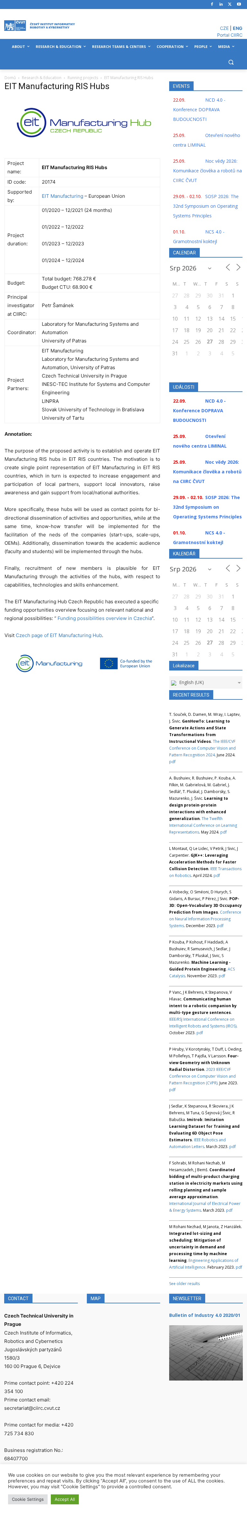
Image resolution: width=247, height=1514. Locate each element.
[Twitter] (229, 4)
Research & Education (41, 77)
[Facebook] (212, 4)
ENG (237, 28)
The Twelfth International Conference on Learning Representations (203, 825)
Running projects (83, 77)
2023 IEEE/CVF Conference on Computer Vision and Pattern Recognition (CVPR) (202, 1076)
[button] (230, 62)
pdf (172, 761)
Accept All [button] (65, 1499)
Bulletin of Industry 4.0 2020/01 (204, 1315)
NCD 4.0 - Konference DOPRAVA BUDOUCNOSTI (199, 109)
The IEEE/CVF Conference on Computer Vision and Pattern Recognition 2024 (202, 748)
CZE (224, 28)
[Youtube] (238, 4)
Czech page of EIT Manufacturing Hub (59, 635)
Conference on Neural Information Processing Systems (205, 918)
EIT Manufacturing (62, 196)
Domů (10, 77)
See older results (184, 1283)
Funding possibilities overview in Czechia (105, 618)
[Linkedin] (221, 4)
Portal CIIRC (229, 35)
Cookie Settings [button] (28, 1499)
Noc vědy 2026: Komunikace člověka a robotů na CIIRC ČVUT (207, 170)
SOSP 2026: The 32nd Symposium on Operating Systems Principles (206, 206)
